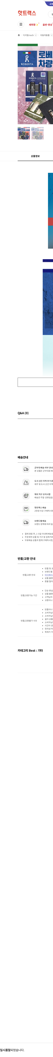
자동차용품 (45, 35)
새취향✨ (33, 24)
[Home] (19, 35)
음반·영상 (47, 24)
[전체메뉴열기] (21, 24)
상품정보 (35, 156)
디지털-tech (28, 35)
